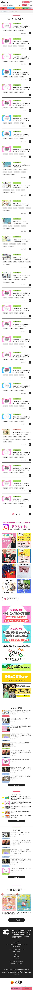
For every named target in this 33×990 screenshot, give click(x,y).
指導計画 (21, 30)
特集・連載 (11, 8)
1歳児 (16, 154)
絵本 (25, 436)
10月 (15, 436)
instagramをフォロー (12, 599)
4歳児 (10, 45)
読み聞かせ (18, 439)
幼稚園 (16, 76)
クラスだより (6, 174)
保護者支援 (17, 172)
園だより (23, 172)
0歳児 (11, 92)
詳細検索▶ (30, 5)
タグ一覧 (11, 11)
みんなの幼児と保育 (4, 11)
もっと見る (16, 785)
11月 (5, 30)
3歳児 (16, 107)
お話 (20, 436)
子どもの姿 (6, 439)
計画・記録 (25, 8)
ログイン (26, 2)
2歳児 (10, 30)
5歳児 (16, 61)
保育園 (15, 30)
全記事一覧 (4, 8)
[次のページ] (30, 514)
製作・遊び (18, 8)
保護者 (10, 172)
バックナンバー (16, 920)
